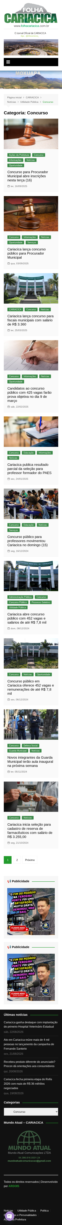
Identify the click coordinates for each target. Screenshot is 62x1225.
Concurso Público (18, 602)
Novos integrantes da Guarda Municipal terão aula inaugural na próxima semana (30, 762)
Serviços (31, 242)
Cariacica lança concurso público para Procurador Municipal (26, 253)
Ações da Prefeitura (19, 155)
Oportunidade (15, 165)
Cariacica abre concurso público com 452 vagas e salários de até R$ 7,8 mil (26, 618)
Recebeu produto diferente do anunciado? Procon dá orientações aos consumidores (29, 1064)
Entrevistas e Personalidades (20, 1215)
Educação (29, 452)
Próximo (30, 859)
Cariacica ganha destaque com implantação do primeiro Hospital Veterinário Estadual (31, 1024)
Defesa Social (31, 745)
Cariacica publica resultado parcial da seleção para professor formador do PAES (29, 469)
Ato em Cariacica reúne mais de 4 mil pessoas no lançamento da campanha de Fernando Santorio (29, 1044)
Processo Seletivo (41, 602)
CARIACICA (15, 309)
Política (44, 1210)
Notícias (31, 160)
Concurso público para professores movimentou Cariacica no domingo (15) (27, 541)
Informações (15, 160)
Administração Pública (20, 597)
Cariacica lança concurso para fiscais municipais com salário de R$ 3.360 (30, 320)
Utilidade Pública (17, 607)
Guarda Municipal (18, 750)
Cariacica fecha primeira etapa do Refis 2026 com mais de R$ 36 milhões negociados (28, 1083)
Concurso (38, 155)
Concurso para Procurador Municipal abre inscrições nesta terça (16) (27, 176)
